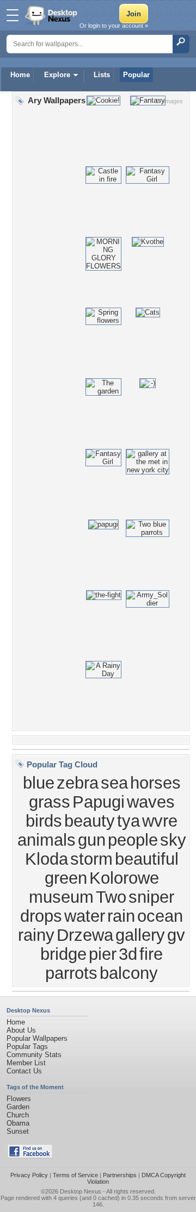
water (84, 916)
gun (92, 839)
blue (38, 782)
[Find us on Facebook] (30, 1156)
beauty (89, 820)
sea (114, 782)
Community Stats (34, 1055)
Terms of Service (75, 1175)
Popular (136, 75)
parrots (71, 973)
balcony (129, 973)
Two (111, 897)
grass (49, 801)
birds (44, 820)
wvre (159, 820)
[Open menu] (12, 15)
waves (151, 801)
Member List (26, 1063)
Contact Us (24, 1071)
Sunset (18, 1131)
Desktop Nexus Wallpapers (52, 15)
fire (151, 954)
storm (91, 858)
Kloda (46, 858)
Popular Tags (27, 1046)
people (133, 839)
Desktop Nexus (80, 1191)
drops (41, 916)
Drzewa (85, 935)
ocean (160, 916)
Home (20, 75)
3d (128, 954)
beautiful (147, 858)
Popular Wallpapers (37, 1038)
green (66, 878)
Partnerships (120, 1175)
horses (155, 782)
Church (18, 1115)
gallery (140, 935)
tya (128, 820)
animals (46, 839)
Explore (57, 75)
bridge (63, 954)
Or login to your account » (113, 25)
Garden (18, 1107)
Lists (102, 75)
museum (61, 897)
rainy (36, 935)
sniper (151, 897)
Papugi (98, 801)
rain (121, 916)
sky (173, 839)
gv (176, 935)
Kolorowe (124, 878)
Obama (18, 1123)
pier (103, 954)
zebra (78, 782)
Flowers (19, 1099)
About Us (21, 1030)
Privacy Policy (29, 1175)
